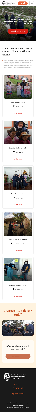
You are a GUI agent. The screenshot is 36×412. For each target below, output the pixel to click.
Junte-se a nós (16, 356)
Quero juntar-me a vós (18, 31)
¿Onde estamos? (19, 393)
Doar (21, 3)
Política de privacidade (18, 405)
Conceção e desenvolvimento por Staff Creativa (18, 403)
